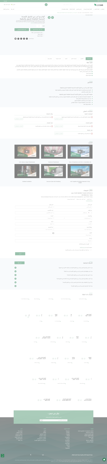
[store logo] (98, 5)
